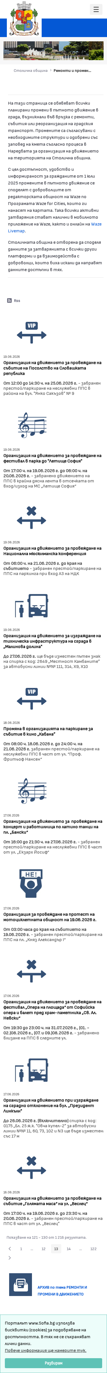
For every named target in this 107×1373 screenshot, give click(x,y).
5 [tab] (84, 53)
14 (70, 1249)
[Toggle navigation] (96, 9)
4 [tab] (78, 53)
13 (57, 1249)
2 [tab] (67, 53)
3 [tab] (72, 53)
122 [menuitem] (95, 1249)
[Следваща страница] (10, 1257)
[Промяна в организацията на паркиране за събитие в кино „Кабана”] (32, 697)
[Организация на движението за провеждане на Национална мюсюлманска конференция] (32, 517)
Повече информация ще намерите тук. (45, 1350)
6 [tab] (89, 53)
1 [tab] (61, 53)
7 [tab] (95, 53)
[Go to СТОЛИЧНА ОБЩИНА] (24, 18)
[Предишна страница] (10, 1248)
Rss (17, 300)
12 (45, 1249)
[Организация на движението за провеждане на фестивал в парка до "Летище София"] (32, 424)
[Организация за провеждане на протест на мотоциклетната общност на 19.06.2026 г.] (32, 883)
